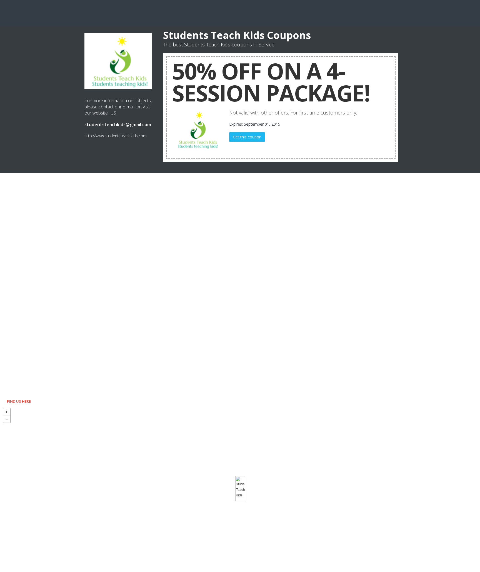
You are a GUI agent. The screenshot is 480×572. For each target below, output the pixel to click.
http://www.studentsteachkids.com (115, 135)
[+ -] (240, 488)
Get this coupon (247, 137)
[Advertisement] (240, 12)
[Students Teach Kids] (240, 488)
